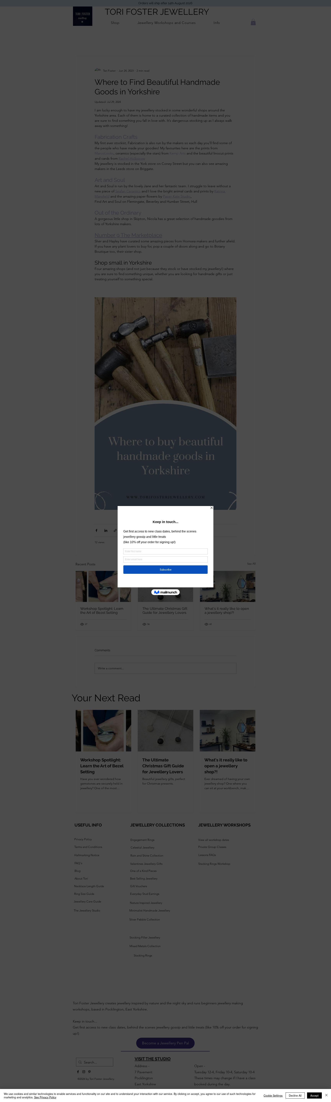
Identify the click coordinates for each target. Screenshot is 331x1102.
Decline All (295, 1095)
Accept (314, 1095)
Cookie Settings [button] (273, 1095)
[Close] (326, 1095)
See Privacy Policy (45, 1097)
